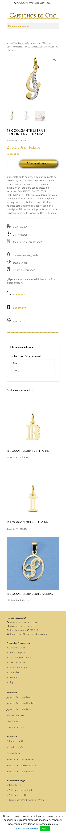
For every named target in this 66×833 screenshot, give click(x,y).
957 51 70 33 (20, 294)
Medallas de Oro (15, 747)
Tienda (16, 43)
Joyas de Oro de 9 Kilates (20, 771)
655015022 (45, 2)
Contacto (13, 677)
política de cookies (27, 828)
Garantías (14, 672)
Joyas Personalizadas (31, 43)
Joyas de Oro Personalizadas (22, 765)
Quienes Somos (17, 647)
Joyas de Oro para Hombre (21, 703)
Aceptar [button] (45, 829)
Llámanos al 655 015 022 (23, 626)
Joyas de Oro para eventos (21, 759)
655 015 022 (19, 308)
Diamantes (12, 721)
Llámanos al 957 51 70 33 (23, 622)
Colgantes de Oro (16, 741)
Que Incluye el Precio (20, 657)
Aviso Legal (15, 785)
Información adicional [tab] (22, 347)
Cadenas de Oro (15, 727)
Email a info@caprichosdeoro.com (28, 634)
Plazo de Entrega (18, 667)
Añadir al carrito (38, 163)
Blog (11, 682)
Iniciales (18, 46)
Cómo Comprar (17, 652)
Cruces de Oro (14, 753)
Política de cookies (18, 795)
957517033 (21, 2)
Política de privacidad (20, 790)
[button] (54, 59)
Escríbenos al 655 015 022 (23, 630)
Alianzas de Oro (15, 715)
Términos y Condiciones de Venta (27, 799)
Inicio (9, 43)
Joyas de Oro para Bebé (19, 709)
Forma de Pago (17, 662)
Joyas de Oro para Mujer (20, 697)
